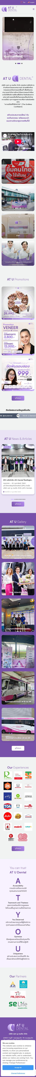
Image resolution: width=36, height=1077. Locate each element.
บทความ (18, 180)
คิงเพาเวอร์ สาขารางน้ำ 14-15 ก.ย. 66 (18, 701)
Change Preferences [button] (18, 1073)
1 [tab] (15, 63)
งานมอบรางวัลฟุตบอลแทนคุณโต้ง (18, 629)
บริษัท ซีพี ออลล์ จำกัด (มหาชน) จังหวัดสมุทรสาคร (18, 557)
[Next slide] (34, 468)
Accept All (18, 1067)
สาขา (18, 235)
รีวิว (18, 262)
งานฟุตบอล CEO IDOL (18, 665)
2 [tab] (17, 63)
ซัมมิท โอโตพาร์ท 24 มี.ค (18, 592)
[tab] (12, 499)
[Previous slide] (2, 468)
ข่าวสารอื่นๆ (7, 447)
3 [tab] (20, 63)
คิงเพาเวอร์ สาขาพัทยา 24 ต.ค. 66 (18, 738)
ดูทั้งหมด (18, 398)
